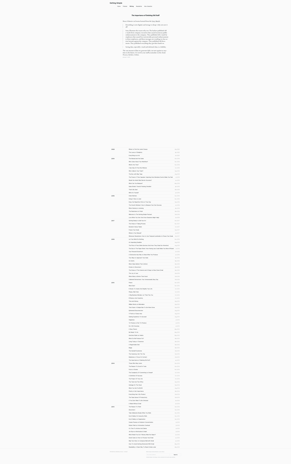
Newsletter (139, 6)
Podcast (125, 6)
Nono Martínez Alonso (118, 451)
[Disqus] (145, 83)
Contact (125, 451)
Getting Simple (116, 3)
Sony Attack (156, 21)
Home (118, 6)
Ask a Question (148, 6)
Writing (132, 6)
